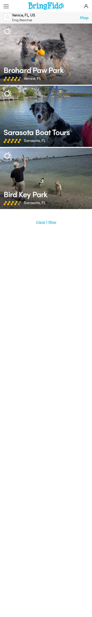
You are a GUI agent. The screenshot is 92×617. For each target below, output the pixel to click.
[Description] (8, 31)
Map (84, 17)
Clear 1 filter (46, 222)
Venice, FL (32, 78)
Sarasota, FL (35, 140)
